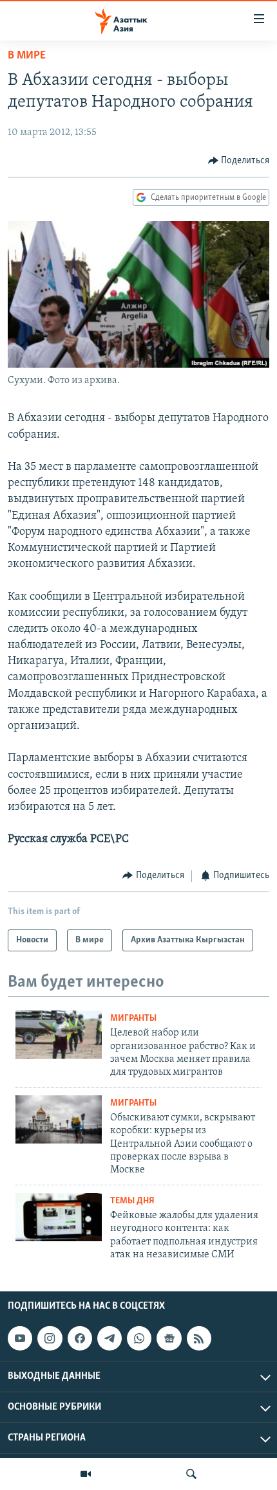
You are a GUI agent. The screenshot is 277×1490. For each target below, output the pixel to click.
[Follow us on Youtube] (20, 1338)
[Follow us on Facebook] (80, 1338)
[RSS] (199, 1338)
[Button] (239, 160)
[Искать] (191, 1474)
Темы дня (132, 1201)
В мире (27, 56)
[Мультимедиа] (85, 1474)
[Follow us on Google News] (169, 1338)
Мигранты (133, 1018)
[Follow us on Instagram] (49, 1338)
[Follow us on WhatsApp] (139, 1338)
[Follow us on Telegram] (109, 1338)
